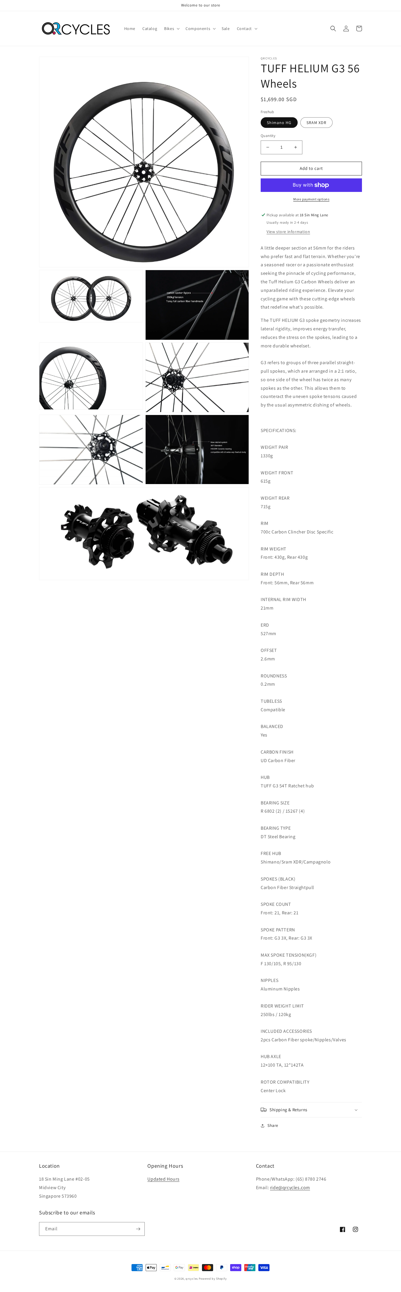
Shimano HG (279, 122)
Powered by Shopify (213, 1279)
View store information (288, 231)
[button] (171, 28)
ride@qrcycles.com (290, 1187)
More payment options (311, 199)
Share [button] (272, 1125)
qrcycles (192, 1279)
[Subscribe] (138, 1229)
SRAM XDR (316, 122)
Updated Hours (163, 1179)
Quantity (268, 135)
